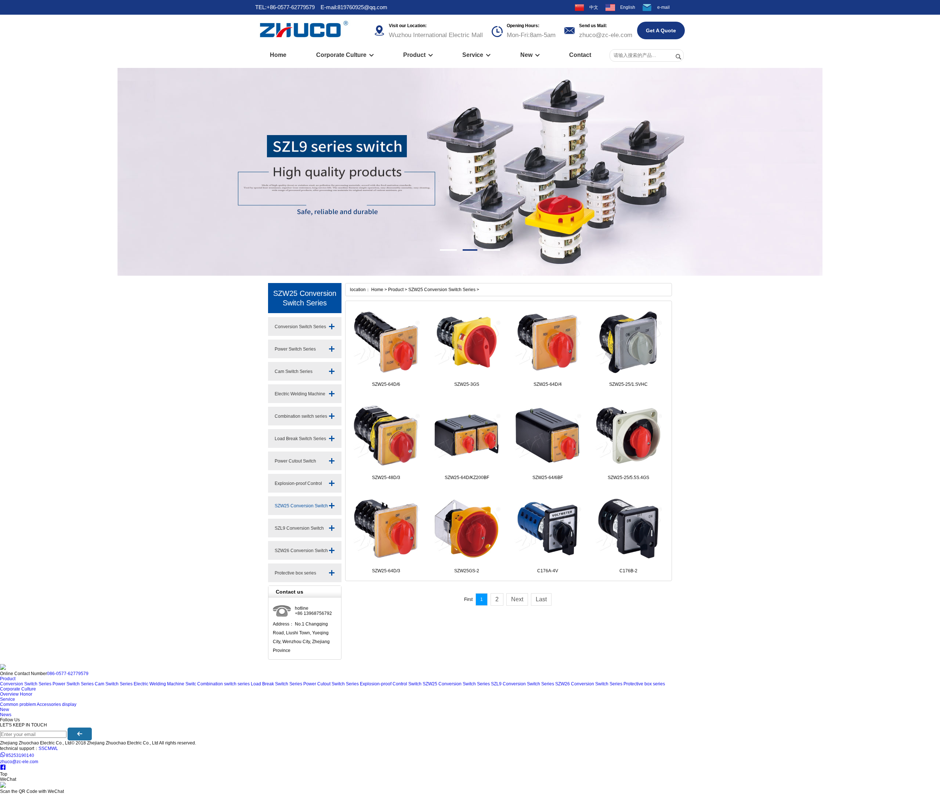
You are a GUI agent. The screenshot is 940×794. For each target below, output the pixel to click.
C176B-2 (628, 570)
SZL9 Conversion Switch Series (299, 531)
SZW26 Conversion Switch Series (301, 554)
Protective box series (295, 573)
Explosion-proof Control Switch (298, 487)
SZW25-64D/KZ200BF (467, 477)
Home (278, 55)
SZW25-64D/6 (386, 384)
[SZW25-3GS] (466, 342)
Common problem (18, 704)
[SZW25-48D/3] (386, 435)
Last (541, 599)
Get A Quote (661, 30)
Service (476, 55)
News (5, 714)
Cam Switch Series (293, 371)
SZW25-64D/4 (548, 384)
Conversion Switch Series (300, 326)
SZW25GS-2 (466, 570)
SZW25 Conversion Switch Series (301, 509)
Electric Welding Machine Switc (300, 397)
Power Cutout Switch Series (295, 464)
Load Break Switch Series (300, 438)
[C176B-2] (628, 528)
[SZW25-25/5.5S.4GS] (628, 435)
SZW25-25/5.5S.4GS (628, 477)
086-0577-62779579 (67, 673)
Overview (9, 694)
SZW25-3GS (466, 384)
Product (418, 55)
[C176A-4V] (547, 528)
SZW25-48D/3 (386, 477)
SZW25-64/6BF (547, 477)
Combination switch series (301, 416)
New (530, 55)
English (627, 7)
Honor (26, 694)
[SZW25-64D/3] (386, 528)
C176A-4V (547, 570)
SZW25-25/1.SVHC (628, 384)
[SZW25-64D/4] (547, 342)
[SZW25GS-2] (466, 528)
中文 (593, 7)
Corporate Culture (345, 55)
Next (517, 599)
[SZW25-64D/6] (386, 342)
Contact (580, 55)
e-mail (663, 7)
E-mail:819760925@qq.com (354, 7)
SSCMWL (48, 748)
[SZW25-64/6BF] (547, 435)
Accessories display (56, 704)
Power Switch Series (295, 349)
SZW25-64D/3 (386, 570)
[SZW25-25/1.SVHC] (628, 342)
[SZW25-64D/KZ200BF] (466, 435)
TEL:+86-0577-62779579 (285, 7)
